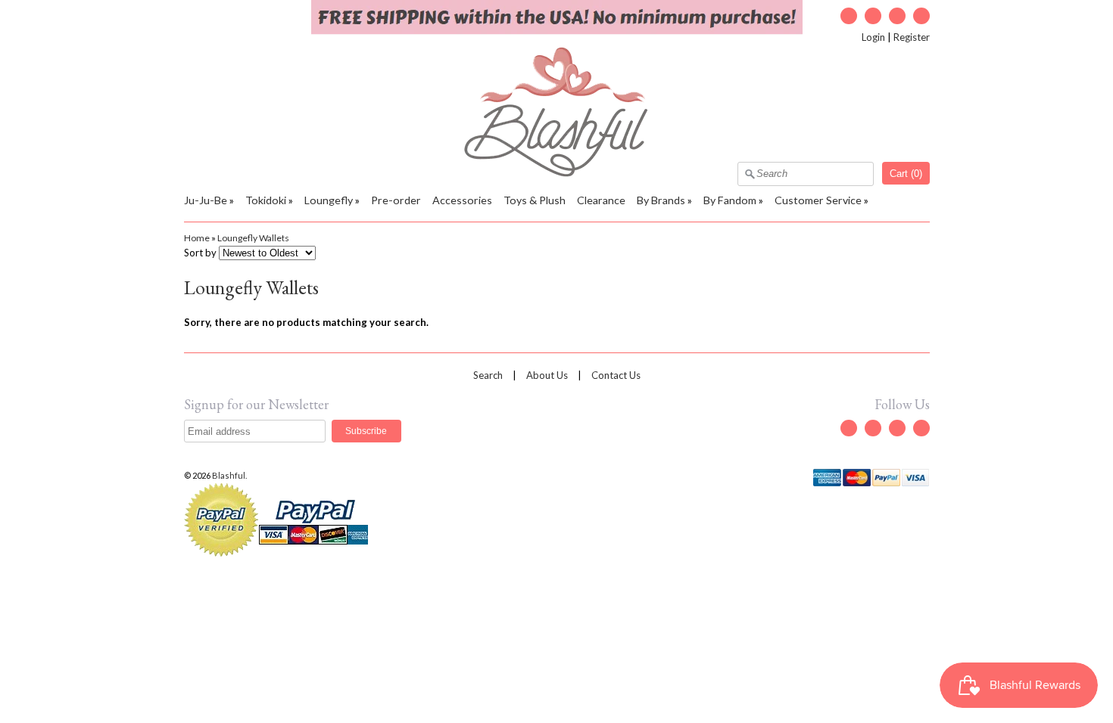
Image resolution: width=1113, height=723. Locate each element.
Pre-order (396, 200)
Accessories (462, 200)
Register (911, 37)
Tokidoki (265, 200)
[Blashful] (557, 173)
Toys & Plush (535, 200)
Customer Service (818, 200)
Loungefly (328, 200)
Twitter (848, 16)
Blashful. (230, 475)
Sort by (200, 253)
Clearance (601, 200)
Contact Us (616, 375)
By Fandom (729, 200)
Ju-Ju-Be (205, 200)
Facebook (873, 16)
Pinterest (921, 16)
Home (197, 238)
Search (488, 375)
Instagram (897, 16)
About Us (547, 375)
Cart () (906, 173)
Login (873, 37)
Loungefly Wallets (253, 238)
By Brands (661, 200)
